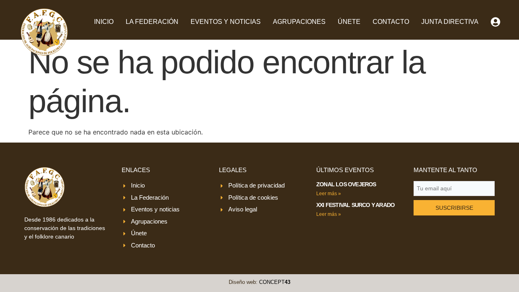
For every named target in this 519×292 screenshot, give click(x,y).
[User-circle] (495, 22)
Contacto (391, 21)
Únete (349, 21)
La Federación (152, 21)
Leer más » (328, 193)
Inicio (104, 21)
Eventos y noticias (226, 21)
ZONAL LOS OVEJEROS (346, 184)
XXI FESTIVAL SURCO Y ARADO (355, 205)
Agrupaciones (299, 21)
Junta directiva (449, 21)
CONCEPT (274, 282)
